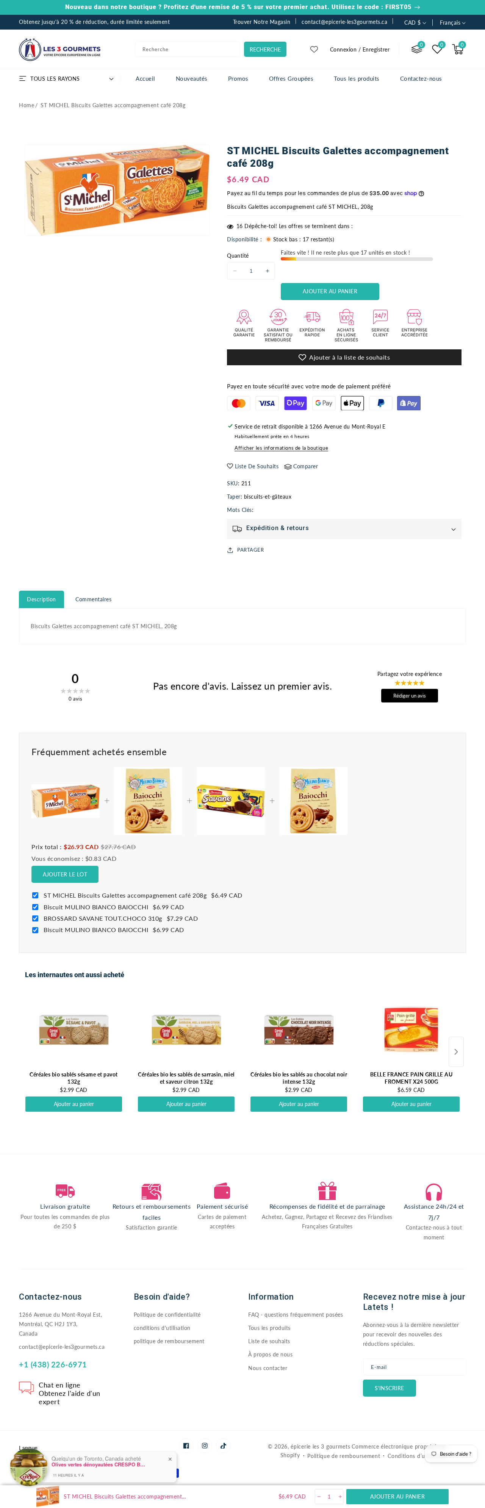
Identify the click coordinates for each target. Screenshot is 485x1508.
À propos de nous (270, 1354)
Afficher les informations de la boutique (281, 448)
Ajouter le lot (65, 874)
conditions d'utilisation (162, 1328)
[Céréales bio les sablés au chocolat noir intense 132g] (298, 1030)
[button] (457, 49)
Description (41, 599)
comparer (305, 466)
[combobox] (187, 49)
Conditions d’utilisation (417, 1456)
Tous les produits (269, 1328)
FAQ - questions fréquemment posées (295, 1314)
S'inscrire (389, 1388)
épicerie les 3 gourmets (320, 1446)
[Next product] (456, 1052)
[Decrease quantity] (318, 1496)
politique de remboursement (169, 1341)
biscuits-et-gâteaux (268, 496)
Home (26, 105)
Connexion (343, 49)
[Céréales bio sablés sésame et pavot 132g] (73, 1030)
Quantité (238, 255)
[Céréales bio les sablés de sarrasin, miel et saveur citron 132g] (186, 1030)
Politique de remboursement (343, 1456)
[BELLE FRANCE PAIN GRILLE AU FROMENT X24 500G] (411, 1030)
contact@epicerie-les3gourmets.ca (62, 1347)
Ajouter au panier (74, 1104)
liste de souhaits (257, 466)
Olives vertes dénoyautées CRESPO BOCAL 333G (99, 1461)
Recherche (265, 49)
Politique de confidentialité (167, 1314)
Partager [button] (250, 550)
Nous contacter (267, 1368)
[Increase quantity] (339, 1496)
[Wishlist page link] (314, 49)
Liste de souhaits (269, 1341)
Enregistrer (376, 49)
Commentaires (93, 599)
